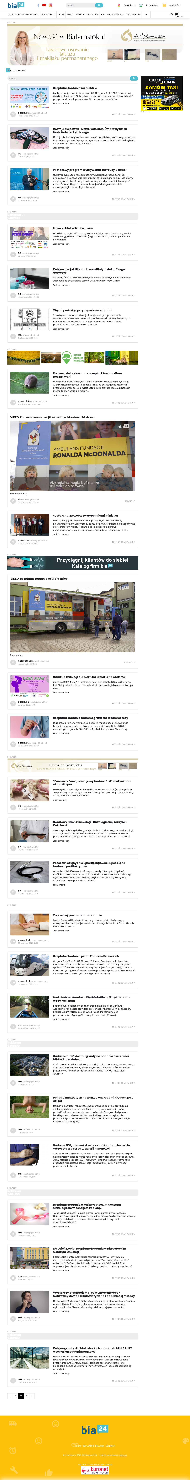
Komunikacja (152, 5)
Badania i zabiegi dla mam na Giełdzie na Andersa (89, 677)
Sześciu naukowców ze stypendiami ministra (85, 516)
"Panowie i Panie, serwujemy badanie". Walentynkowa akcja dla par (92, 782)
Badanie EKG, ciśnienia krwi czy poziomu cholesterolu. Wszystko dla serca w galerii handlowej (92, 1147)
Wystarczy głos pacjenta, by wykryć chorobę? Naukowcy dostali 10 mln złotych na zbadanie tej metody (94, 1294)
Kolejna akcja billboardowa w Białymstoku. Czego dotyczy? (89, 271)
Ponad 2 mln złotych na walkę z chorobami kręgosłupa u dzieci (93, 1099)
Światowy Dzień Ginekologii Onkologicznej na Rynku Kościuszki (90, 823)
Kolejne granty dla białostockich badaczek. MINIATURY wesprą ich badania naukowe (92, 1350)
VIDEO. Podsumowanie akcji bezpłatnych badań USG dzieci (52, 417)
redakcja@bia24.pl (38, 113)
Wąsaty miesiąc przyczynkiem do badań (82, 310)
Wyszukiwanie (16, 70)
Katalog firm (175, 5)
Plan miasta (129, 5)
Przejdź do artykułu (123, 114)
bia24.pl (123, 1455)
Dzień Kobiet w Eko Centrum (73, 228)
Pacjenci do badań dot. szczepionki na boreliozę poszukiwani (87, 375)
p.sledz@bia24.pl (41, 661)
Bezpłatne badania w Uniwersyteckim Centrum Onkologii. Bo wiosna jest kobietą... (87, 1206)
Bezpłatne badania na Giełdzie (75, 88)
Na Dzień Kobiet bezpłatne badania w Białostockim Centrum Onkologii (89, 1250)
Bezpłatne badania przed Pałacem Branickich (86, 956)
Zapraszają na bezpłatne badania (77, 915)
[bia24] (16, 5)
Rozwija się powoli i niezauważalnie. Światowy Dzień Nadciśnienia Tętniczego (90, 130)
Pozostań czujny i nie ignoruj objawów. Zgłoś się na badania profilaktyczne (89, 864)
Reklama (99, 1446)
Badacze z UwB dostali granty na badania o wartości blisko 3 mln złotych (91, 1057)
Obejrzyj (129, 501)
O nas (78, 1446)
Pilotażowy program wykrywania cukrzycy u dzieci (89, 170)
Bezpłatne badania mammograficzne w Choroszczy (90, 718)
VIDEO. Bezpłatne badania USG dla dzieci (39, 579)
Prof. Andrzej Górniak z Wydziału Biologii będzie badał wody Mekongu (91, 999)
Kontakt (110, 1446)
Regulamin (88, 1446)
